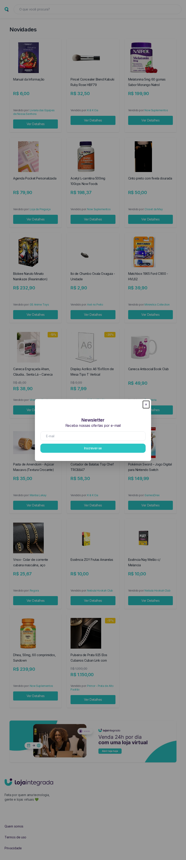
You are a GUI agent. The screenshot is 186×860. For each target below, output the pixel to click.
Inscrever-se (93, 448)
